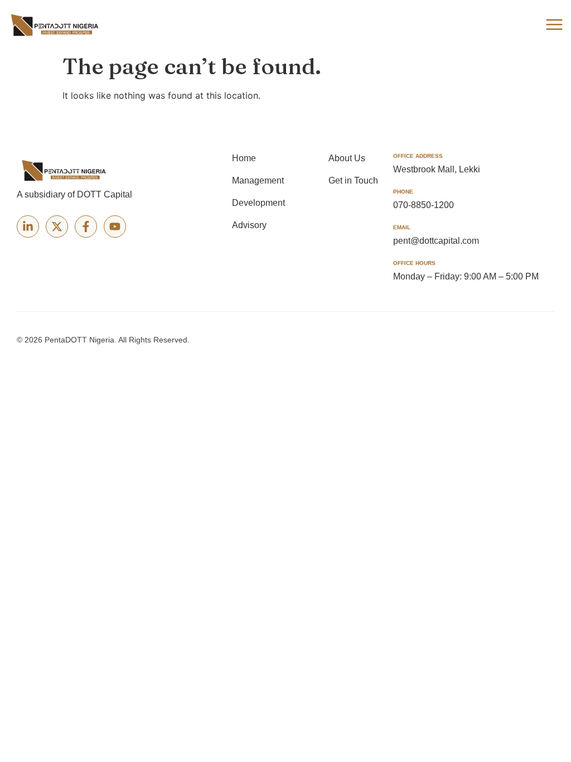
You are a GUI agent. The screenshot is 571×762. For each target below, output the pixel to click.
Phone (403, 192)
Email (401, 227)
